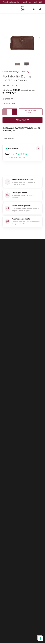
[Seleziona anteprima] (18, 63)
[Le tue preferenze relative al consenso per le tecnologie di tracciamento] (40, 638)
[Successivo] (39, 38)
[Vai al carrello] (39, 8)
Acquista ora (22, 120)
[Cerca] (34, 8)
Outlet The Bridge (10, 71)
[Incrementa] (14, 112)
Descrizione (8, 138)
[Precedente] (5, 38)
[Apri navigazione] (3, 9)
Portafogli (25, 71)
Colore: (5, 103)
